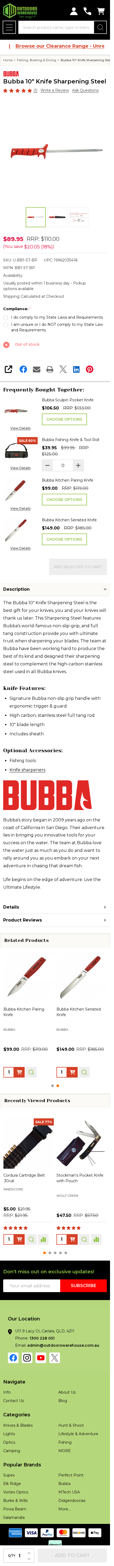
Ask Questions (85, 90)
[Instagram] (27, 1358)
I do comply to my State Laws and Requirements (57, 317)
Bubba (64, 1483)
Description (16, 589)
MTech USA (69, 1492)
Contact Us (13, 1400)
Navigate (14, 1382)
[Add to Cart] (72, 1239)
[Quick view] (31, 1072)
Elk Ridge (12, 1483)
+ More (43, 1204)
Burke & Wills (15, 1500)
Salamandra (14, 1517)
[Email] (36, 369)
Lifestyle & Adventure (78, 1433)
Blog (62, 1400)
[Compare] (43, 1239)
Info (7, 1392)
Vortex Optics (15, 1492)
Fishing (65, 1442)
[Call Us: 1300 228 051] (87, 11)
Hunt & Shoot (71, 1425)
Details (11, 907)
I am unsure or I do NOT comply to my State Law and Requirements (57, 327)
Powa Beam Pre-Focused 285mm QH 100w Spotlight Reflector (80, 1181)
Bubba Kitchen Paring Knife (67, 480)
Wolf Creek (14, 1195)
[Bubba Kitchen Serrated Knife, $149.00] (81, 977)
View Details (20, 428)
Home (7, 60)
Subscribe (83, 1285)
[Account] (74, 11)
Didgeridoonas (71, 1500)
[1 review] (18, 90)
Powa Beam (67, 1196)
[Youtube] (41, 1358)
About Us (67, 1392)
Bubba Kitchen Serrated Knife (69, 520)
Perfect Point (71, 1475)
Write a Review (55, 90)
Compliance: (17, 309)
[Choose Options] (19, 1072)
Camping (11, 1450)
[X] (63, 369)
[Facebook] (23, 369)
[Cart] (101, 11)
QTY (11, 1556)
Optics (9, 1442)
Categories (16, 1415)
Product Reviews (22, 920)
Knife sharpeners (27, 769)
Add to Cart (72, 1555)
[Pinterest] (89, 369)
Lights (9, 1433)
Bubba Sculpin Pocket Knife (68, 400)
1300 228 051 (42, 1338)
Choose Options (64, 419)
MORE (64, 1450)
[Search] (100, 27)
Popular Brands (22, 1465)
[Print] (50, 369)
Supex (9, 1475)
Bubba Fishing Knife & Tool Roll (70, 439)
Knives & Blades (18, 1425)
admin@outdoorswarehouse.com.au (63, 1345)
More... (64, 1509)
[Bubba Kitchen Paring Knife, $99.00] (28, 977)
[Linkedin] (76, 369)
